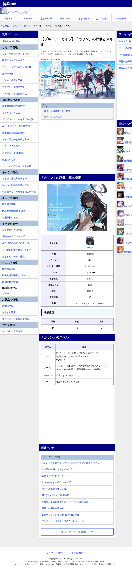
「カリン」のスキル (52, 116)
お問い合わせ (79, 552)
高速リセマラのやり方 (53, 475)
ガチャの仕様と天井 (12, 80)
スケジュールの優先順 (13, 152)
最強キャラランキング (13, 236)
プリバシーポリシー (56, 552)
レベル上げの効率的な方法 (15, 184)
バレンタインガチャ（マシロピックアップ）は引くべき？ (71, 462)
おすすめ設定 (9, 312)
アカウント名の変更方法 (14, 93)
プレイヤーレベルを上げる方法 (18, 119)
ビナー (5, 293)
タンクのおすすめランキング (56, 482)
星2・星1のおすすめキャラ (15, 242)
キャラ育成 (121, 18)
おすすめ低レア (83, 18)
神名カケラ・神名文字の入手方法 (19, 191)
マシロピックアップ (12, 330)
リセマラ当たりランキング (15, 53)
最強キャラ (65, 18)
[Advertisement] (77, 147)
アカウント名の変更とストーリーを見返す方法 (65, 501)
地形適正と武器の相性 (13, 132)
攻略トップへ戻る (11, 41)
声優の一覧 (7, 305)
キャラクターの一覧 (12, 229)
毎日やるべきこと (11, 112)
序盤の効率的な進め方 (53, 508)
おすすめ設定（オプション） (56, 488)
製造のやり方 (9, 159)
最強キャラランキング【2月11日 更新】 (62, 514)
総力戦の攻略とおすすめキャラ (57, 469)
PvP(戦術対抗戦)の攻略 (14, 210)
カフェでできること (12, 145)
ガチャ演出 (7, 73)
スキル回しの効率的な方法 (15, 139)
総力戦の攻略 (9, 203)
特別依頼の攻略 (10, 217)
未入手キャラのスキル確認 (15, 318)
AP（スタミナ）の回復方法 (55, 495)
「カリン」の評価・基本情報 (56, 110)
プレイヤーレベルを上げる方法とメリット (63, 521)
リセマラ (28, 18)
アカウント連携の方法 (13, 86)
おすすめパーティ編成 (13, 256)
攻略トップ (9, 18)
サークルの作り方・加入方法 (16, 165)
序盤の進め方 (46, 18)
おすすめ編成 (102, 18)
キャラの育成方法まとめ (14, 178)
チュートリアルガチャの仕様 (16, 66)
